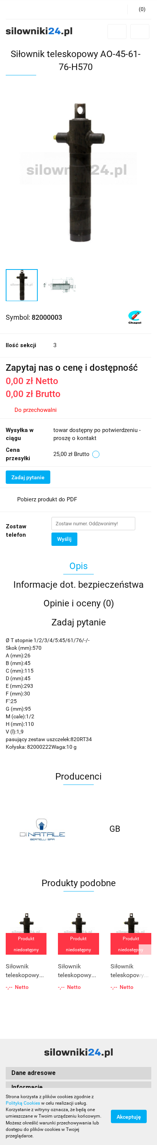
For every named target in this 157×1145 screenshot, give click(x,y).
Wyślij (64, 539)
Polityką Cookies (23, 1103)
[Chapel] (135, 317)
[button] (139, 9)
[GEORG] (114, 829)
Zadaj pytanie (28, 477)
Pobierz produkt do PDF (47, 499)
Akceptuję (129, 1117)
